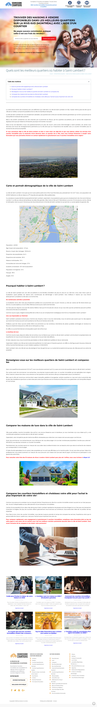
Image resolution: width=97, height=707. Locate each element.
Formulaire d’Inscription (37, 681)
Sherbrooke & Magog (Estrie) (78, 669)
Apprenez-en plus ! (19, 608)
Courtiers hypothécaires (37, 662)
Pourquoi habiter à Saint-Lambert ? (22, 89)
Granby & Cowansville (76, 658)
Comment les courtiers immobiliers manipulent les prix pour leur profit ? (77, 597)
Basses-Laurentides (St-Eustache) (59, 683)
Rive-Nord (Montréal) (56, 664)
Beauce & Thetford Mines (57, 685)
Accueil (51, 73)
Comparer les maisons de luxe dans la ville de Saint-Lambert (30, 94)
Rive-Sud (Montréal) (56, 666)
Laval (53, 660)
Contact (34, 677)
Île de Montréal (55, 658)
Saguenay (74, 667)
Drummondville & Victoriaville (58, 693)
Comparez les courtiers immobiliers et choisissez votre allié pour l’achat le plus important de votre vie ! (42, 96)
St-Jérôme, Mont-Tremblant (78, 675)
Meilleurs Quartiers (61, 73)
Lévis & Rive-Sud (55, 677)
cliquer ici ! (86, 457)
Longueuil (54, 662)
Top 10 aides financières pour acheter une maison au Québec (48, 632)
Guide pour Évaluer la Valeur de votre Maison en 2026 (19, 597)
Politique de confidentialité (46, 701)
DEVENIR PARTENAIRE (19, 680)
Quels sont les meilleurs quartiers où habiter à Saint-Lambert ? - (79, 73)
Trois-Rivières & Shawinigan (78, 677)
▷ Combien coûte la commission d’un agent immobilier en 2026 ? (77, 632)
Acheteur (34, 658)
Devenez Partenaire (36, 679)
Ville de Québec (55, 675)
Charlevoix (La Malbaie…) (57, 687)
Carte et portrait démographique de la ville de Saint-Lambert (29, 86)
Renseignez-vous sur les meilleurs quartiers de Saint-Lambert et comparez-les (35, 91)
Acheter (55, 73)
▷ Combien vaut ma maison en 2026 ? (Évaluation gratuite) (48, 597)
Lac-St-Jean (74, 660)
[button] (88, 81)
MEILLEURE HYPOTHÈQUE (19, 684)
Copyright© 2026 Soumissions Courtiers (18, 701)
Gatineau (74, 656)
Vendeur (34, 660)
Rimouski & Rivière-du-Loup (78, 665)
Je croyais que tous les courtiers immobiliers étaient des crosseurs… (19, 632)
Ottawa (73, 654)
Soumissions (35, 675)
